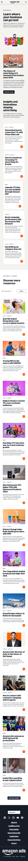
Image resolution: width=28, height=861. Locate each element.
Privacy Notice (14, 829)
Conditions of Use (14, 826)
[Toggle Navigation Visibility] (2, 2)
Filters (21, 291)
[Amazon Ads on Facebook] (22, 818)
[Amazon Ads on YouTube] (18, 818)
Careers (14, 843)
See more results (14, 798)
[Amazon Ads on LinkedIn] (5, 818)
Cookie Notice (14, 836)
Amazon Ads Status (14, 840)
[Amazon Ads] (13, 2)
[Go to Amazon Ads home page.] (14, 852)
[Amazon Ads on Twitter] (9, 818)
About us (14, 822)
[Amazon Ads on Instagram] (13, 818)
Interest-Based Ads (14, 833)
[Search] (26, 2)
